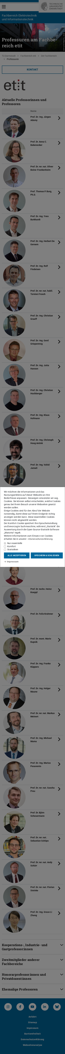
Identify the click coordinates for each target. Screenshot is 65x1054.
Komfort (11, 546)
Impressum (12, 561)
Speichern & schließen (46, 555)
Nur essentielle (14, 543)
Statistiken (12, 549)
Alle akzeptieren (17, 555)
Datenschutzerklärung (41, 539)
